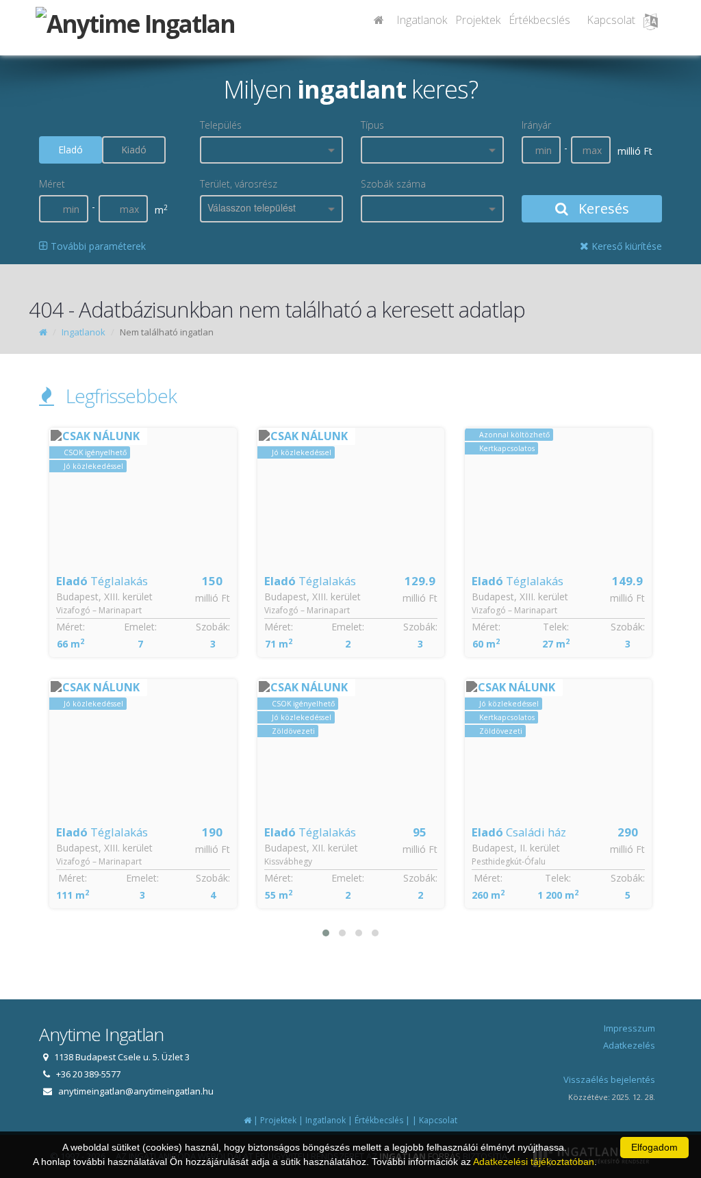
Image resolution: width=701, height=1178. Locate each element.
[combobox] (271, 150)
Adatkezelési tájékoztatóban (533, 1161)
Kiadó (133, 149)
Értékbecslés (539, 19)
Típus (372, 124)
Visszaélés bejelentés (609, 1079)
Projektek (477, 19)
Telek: (556, 626)
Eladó (70, 149)
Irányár (536, 124)
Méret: (70, 626)
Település (221, 124)
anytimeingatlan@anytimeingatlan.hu (136, 1091)
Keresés (602, 208)
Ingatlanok (421, 19)
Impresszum (629, 1028)
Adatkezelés (629, 1045)
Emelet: (140, 626)
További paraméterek (97, 246)
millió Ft (212, 597)
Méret (52, 183)
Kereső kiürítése (625, 246)
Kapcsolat (611, 19)
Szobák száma (393, 183)
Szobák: (213, 626)
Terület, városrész (238, 183)
